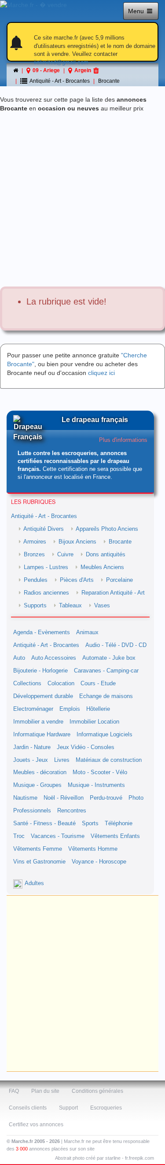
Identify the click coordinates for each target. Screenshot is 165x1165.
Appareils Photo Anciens (107, 529)
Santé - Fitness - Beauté (44, 823)
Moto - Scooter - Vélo (100, 772)
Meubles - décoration (39, 772)
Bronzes (34, 554)
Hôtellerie (98, 709)
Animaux (87, 632)
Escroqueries (106, 1108)
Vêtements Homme (92, 849)
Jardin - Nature (32, 747)
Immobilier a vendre (38, 722)
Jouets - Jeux (30, 760)
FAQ (14, 1091)
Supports (35, 606)
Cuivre (65, 554)
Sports (90, 823)
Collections (27, 683)
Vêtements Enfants (115, 836)
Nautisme (25, 798)
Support (68, 1108)
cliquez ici (101, 372)
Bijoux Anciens (77, 542)
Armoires (34, 542)
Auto (19, 658)
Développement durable (43, 696)
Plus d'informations (123, 440)
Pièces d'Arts (77, 580)
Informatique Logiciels (104, 734)
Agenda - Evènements (41, 632)
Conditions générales (97, 1091)
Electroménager (33, 709)
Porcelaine (119, 580)
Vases (102, 606)
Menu (137, 11)
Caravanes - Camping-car (106, 671)
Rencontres (71, 811)
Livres (62, 760)
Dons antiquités (105, 554)
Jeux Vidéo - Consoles (85, 747)
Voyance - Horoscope (99, 862)
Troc (19, 836)
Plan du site (45, 1091)
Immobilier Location (94, 722)
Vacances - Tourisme (57, 836)
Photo (135, 798)
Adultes (34, 883)
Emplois (69, 709)
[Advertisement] (82, 199)
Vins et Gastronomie (39, 862)
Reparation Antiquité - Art (113, 593)
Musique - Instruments (96, 785)
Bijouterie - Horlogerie (40, 671)
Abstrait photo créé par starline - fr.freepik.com (104, 1158)
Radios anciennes (46, 593)
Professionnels (32, 811)
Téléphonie (118, 823)
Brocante (109, 81)
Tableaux (70, 606)
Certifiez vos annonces (36, 1124)
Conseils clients (28, 1108)
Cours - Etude (98, 683)
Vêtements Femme (37, 849)
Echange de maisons (106, 696)
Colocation (61, 683)
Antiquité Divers (43, 529)
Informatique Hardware (41, 734)
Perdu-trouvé (106, 798)
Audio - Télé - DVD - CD (116, 645)
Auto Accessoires (53, 658)
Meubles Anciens (102, 567)
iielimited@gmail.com (61, 62)
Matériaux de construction (109, 760)
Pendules (36, 580)
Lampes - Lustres (46, 567)
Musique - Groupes (37, 785)
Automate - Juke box (109, 658)
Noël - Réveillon (64, 798)
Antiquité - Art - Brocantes (44, 516)
